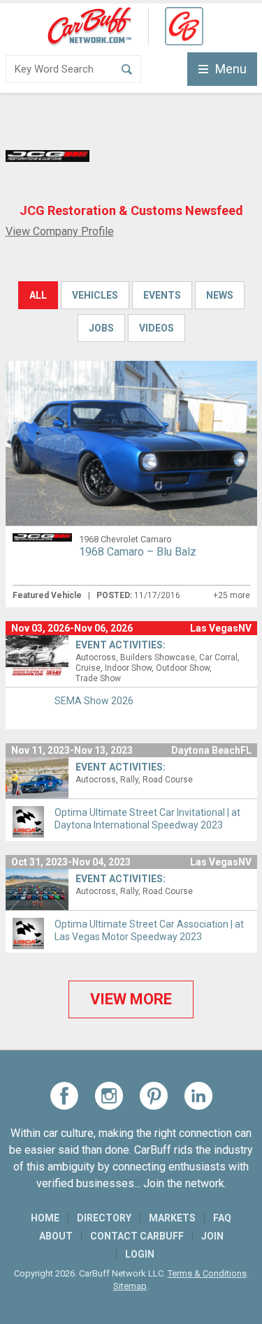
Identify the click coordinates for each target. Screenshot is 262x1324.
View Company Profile (60, 231)
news (219, 295)
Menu (231, 68)
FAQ (222, 1218)
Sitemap (130, 1286)
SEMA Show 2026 (93, 700)
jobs (101, 328)
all (38, 295)
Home (45, 1218)
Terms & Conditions (207, 1273)
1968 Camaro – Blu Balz (137, 551)
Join (212, 1236)
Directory (104, 1218)
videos (156, 328)
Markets (172, 1218)
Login (139, 1254)
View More (131, 999)
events (162, 295)
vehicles (95, 295)
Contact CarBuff (137, 1236)
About (56, 1236)
